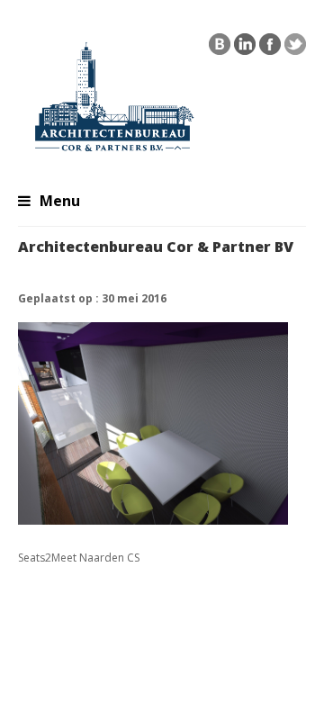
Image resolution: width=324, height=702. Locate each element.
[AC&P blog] (219, 48)
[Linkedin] (245, 48)
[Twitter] (295, 48)
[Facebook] (270, 48)
